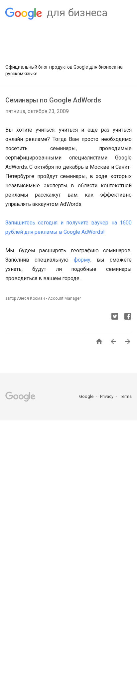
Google (86, 396)
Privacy (107, 396)
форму (82, 260)
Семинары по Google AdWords (53, 100)
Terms (126, 396)
